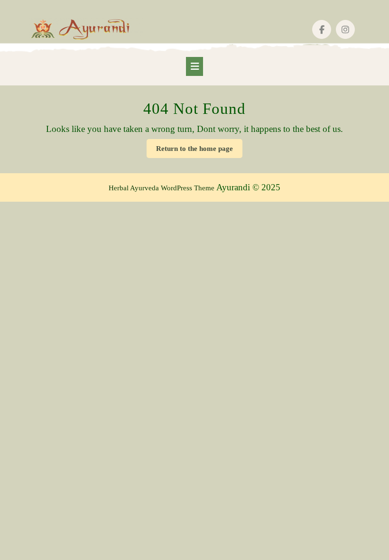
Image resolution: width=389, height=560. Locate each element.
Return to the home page (199, 151)
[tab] (194, 66)
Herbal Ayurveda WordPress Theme (161, 188)
